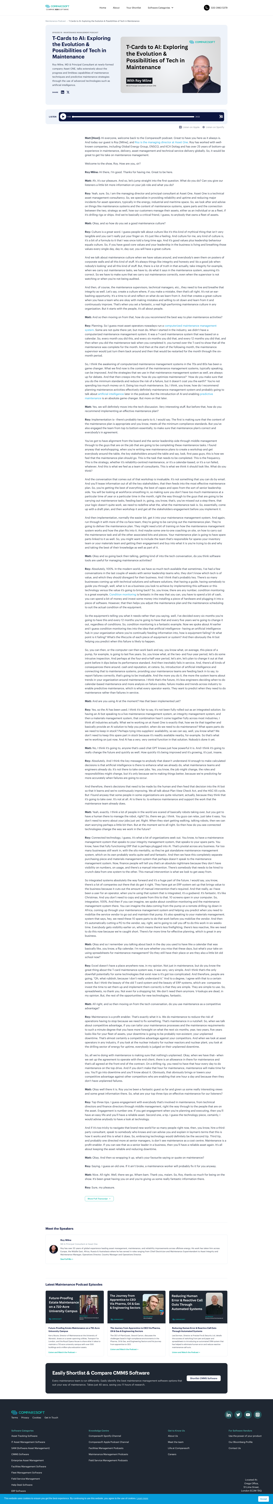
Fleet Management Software (26, 1472)
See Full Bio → (66, 1259)
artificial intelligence (111, 394)
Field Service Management (25, 1478)
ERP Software (18, 1490)
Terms (14, 1417)
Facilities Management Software (28, 1466)
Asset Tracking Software (24, 1435)
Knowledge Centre (99, 1430)
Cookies (36, 1417)
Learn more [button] (142, 1498)
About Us (173, 1435)
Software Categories (159, 7)
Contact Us (235, 1448)
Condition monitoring (122, 594)
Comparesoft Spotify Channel (105, 1435)
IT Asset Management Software (28, 1442)
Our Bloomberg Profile (241, 1442)
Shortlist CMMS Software (203, 1378)
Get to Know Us (176, 1430)
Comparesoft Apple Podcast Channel (109, 1442)
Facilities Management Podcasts (106, 1448)
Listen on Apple (191, 127)
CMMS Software (20, 1454)
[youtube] (248, 1415)
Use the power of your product (245, 1435)
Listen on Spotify (215, 127)
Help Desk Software (21, 1484)
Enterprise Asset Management (27, 1460)
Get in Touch (51, 1417)
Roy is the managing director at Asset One (161, 142)
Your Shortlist (133, 7)
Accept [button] (263, 1499)
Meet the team (176, 1442)
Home (103, 7)
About (116, 7)
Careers (172, 1454)
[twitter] (238, 1415)
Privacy (25, 1417)
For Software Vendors (240, 1430)
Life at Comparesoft (179, 1448)
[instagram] (258, 1415)
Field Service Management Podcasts (108, 1460)
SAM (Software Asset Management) (30, 1448)
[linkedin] (229, 1415)
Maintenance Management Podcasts (108, 1454)
